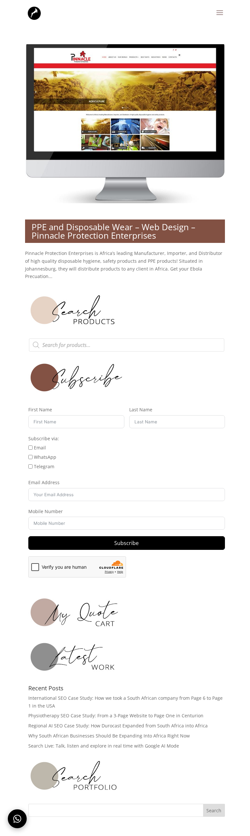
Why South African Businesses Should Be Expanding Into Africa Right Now (109, 736)
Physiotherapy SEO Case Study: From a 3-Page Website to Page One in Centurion (115, 715)
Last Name (140, 409)
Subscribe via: (43, 438)
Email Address (44, 482)
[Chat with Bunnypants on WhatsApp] (17, 818)
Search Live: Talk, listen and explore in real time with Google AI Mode (103, 746)
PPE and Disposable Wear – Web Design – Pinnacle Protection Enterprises (113, 231)
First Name (40, 409)
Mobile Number (45, 511)
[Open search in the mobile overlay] (126, 345)
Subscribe (126, 543)
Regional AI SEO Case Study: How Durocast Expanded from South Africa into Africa (118, 726)
